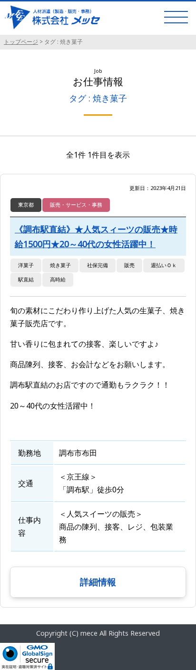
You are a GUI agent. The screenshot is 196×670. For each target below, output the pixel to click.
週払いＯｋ (164, 265)
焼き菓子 (60, 265)
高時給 (58, 279)
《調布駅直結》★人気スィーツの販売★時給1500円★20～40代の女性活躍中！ (96, 236)
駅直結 (26, 279)
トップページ (21, 42)
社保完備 (97, 265)
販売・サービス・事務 (76, 204)
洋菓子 (26, 265)
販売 (129, 265)
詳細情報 (98, 581)
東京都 (26, 204)
